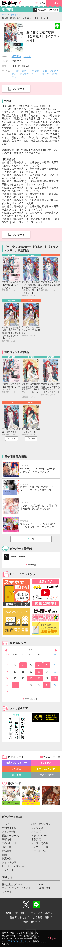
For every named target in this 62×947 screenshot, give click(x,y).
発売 (42, 3)
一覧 (32, 539)
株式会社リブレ (10, 884)
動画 (4, 855)
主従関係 (34, 71)
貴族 (24, 71)
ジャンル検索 (9, 862)
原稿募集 (7, 851)
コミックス (46, 762)
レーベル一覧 (38, 851)
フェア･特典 (8, 831)
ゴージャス (43, 74)
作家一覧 (7, 858)
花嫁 (45, 71)
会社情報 (20, 913)
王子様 (15, 71)
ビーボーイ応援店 (11, 866)
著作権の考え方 (18, 917)
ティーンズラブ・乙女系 (15, 888)
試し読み (11, 438)
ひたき (27, 56)
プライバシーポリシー (18, 941)
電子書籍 (14, 14)
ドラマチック (26, 74)
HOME (5, 824)
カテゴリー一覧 (51, 757)
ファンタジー (19, 77)
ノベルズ (16, 768)
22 (55, 678)
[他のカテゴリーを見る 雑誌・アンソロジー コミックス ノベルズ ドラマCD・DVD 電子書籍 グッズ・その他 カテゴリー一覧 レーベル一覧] (46, 10)
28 (47, 685)
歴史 (54, 74)
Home (4, 14)
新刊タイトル (9, 828)
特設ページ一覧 (10, 835)
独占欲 (54, 71)
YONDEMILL (46, 888)
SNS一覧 (32, 564)
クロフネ (7, 892)
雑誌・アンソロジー (16, 762)
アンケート (19, 88)
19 (31, 678)
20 (39, 678)
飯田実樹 (16, 56)
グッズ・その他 (45, 775)
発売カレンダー (32, 699)
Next (55, 650)
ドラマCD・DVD (46, 768)
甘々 (14, 74)
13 (39, 672)
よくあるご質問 (41, 917)
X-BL (41, 884)
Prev (6, 650)
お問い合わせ (29, 922)
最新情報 (7, 839)
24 (15, 685)
